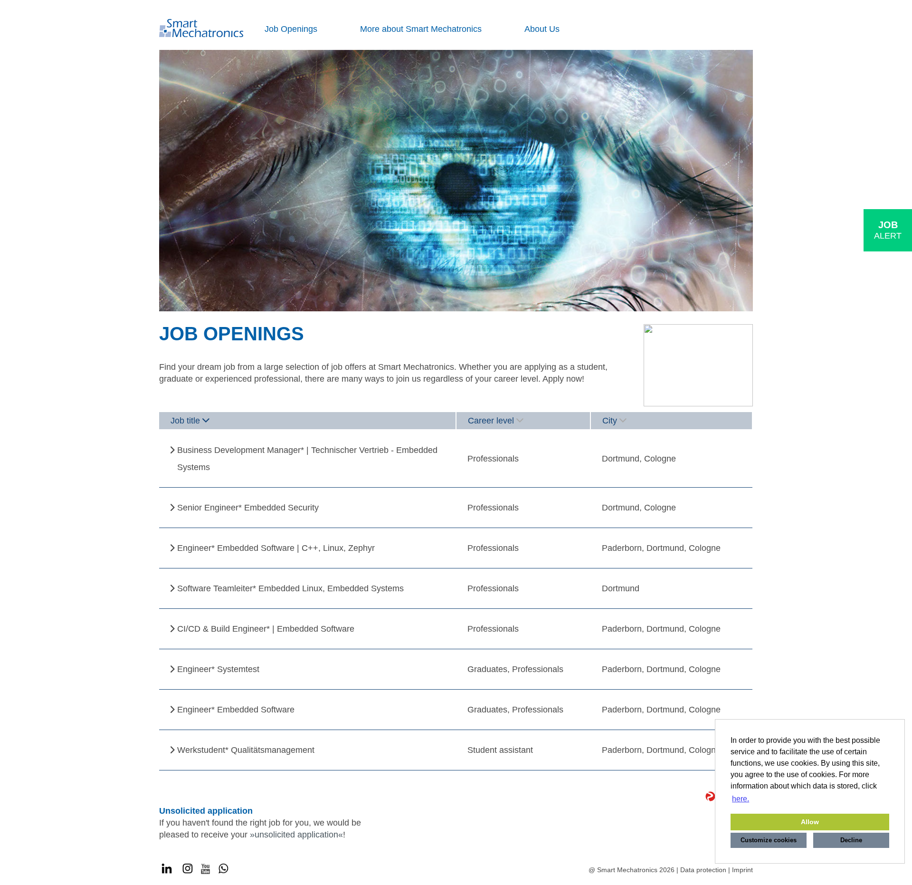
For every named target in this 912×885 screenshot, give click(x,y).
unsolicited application (296, 834)
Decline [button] (851, 840)
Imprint (742, 870)
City (609, 420)
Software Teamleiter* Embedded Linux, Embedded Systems (290, 588)
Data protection (703, 870)
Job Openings (291, 29)
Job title (185, 420)
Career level (491, 420)
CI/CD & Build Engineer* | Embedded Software (265, 629)
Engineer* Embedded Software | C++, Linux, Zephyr (276, 548)
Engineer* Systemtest (218, 669)
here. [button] (740, 799)
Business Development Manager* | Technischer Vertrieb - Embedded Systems (307, 458)
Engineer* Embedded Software (235, 709)
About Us (542, 29)
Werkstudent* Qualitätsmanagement (245, 750)
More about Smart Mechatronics (421, 29)
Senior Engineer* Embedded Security (248, 507)
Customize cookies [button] (769, 840)
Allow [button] (810, 822)
